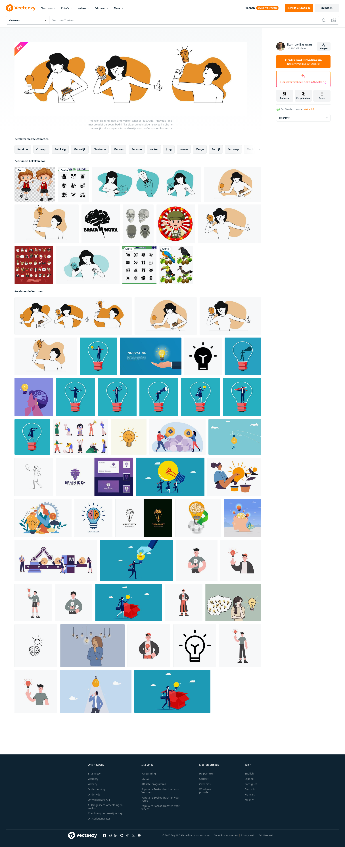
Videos (82, 8)
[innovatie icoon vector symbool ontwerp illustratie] (194, 645)
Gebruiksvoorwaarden (226, 835)
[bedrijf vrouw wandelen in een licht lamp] (200, 397)
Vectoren (47, 8)
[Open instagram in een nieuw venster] (110, 835)
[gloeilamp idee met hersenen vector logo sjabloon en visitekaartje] (94, 477)
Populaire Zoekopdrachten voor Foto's (160, 799)
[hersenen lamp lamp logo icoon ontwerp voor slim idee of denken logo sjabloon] (143, 518)
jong (169, 149)
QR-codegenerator (99, 818)
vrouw (184, 149)
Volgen (324, 48)
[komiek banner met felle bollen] (175, 223)
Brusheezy (94, 773)
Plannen (250, 8)
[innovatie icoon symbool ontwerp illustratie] (203, 356)
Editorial (100, 8)
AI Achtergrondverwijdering (105, 813)
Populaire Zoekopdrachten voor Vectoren (160, 791)
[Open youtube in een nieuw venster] (139, 835)
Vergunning (148, 773)
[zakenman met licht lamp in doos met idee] (172, 691)
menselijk (80, 149)
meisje (200, 149)
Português (251, 784)
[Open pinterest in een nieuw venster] (121, 835)
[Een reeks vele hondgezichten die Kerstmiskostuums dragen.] (33, 265)
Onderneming (96, 789)
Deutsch (250, 789)
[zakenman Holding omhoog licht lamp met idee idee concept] (98, 356)
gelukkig (60, 149)
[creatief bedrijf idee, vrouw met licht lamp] (234, 477)
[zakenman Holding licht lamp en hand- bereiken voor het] (136, 560)
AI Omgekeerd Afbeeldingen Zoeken (105, 806)
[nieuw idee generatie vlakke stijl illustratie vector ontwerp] (55, 560)
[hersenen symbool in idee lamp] (198, 518)
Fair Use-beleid (266, 835)
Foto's (65, 8)
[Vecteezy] (20, 8)
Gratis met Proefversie (303, 61)
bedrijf (216, 149)
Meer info (284, 117)
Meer (117, 8)
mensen (119, 149)
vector (154, 149)
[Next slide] (256, 149)
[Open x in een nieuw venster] (133, 835)
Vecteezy (93, 778)
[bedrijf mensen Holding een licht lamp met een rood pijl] (170, 477)
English (249, 773)
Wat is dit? (309, 109)
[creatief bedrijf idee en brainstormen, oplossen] (43, 518)
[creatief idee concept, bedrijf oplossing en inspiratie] (177, 437)
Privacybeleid (248, 835)
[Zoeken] (324, 20)
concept (41, 149)
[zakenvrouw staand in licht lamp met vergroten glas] (75, 397)
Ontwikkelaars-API (99, 799)
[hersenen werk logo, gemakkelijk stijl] (100, 223)
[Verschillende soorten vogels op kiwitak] (176, 265)
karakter (22, 149)
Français (250, 794)
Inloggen (327, 8)
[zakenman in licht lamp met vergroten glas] (117, 397)
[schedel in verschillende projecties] (138, 223)
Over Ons (205, 784)
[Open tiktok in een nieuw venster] (127, 835)
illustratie (100, 149)
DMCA (145, 778)
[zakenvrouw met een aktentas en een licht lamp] (32, 437)
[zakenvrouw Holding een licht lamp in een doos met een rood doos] (128, 602)
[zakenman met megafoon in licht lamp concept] (158, 397)
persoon (136, 149)
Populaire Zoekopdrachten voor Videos (160, 807)
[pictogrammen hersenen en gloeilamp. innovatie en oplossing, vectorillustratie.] (35, 645)
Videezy (92, 784)
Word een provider (205, 791)
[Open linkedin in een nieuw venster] (115, 835)
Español (249, 778)
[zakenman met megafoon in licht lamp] (243, 356)
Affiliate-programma (153, 784)
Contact (203, 778)
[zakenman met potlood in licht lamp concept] (242, 397)
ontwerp (233, 149)
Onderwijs (94, 794)
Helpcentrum (207, 773)
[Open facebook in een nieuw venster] (104, 835)
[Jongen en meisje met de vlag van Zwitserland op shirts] (34, 184)
